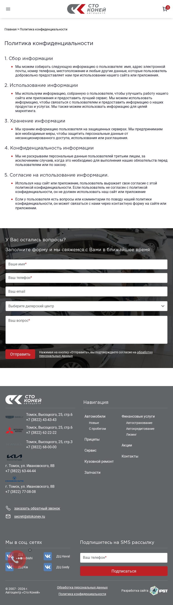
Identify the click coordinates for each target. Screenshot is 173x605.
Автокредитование (140, 428)
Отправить (20, 354)
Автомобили (94, 416)
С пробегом (97, 428)
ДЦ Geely (62, 567)
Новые (94, 423)
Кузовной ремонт (99, 461)
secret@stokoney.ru (29, 516)
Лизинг (131, 434)
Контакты (130, 456)
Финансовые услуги (138, 416)
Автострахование (139, 423)
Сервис (90, 450)
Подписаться (124, 571)
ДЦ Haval (63, 556)
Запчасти (92, 472)
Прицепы (92, 439)
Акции (127, 445)
